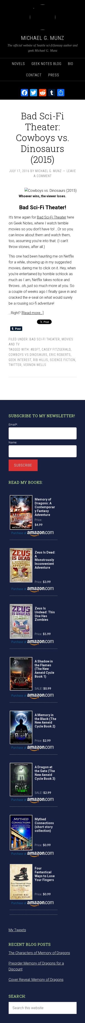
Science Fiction (62, 360)
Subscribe (23, 465)
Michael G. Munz (42, 38)
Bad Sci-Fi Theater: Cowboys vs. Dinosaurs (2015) (42, 137)
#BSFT (35, 349)
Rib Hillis (40, 360)
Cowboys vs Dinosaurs (28, 354)
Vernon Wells (34, 365)
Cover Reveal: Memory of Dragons (36, 979)
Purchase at (19, 533)
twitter (15, 365)
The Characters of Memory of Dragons (39, 953)
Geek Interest (20, 360)
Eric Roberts (60, 354)
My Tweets (17, 930)
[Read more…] (33, 313)
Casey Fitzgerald (56, 349)
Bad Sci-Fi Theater (51, 217)
